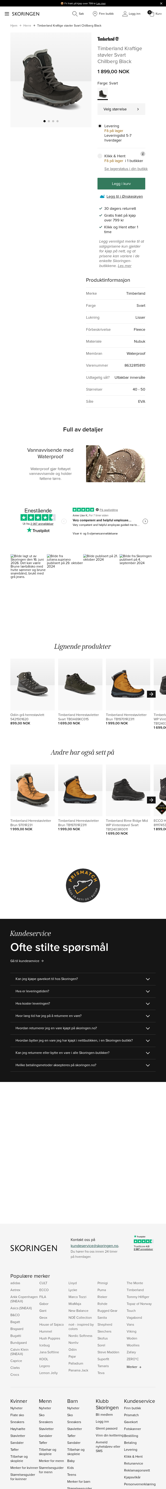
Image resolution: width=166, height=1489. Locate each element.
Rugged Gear (107, 1310)
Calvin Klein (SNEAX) (19, 1351)
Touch (131, 1310)
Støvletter (17, 1435)
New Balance (78, 1310)
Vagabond (134, 1317)
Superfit (103, 1359)
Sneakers (17, 1422)
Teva (100, 1373)
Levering (130, 1449)
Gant (42, 1310)
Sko (42, 1415)
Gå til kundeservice (24, 960)
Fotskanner (132, 1429)
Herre (27, 25)
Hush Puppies (49, 1338)
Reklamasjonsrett (137, 1470)
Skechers (104, 1331)
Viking (131, 1331)
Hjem (13, 25)
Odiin (73, 1349)
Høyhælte (17, 1429)
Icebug (44, 1345)
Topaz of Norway (139, 1303)
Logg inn (102, 1421)
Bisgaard (16, 1329)
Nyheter (16, 1408)
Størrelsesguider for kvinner (22, 1476)
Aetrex (15, 1290)
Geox (43, 1317)
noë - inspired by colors (81, 1326)
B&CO (15, 1315)
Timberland (135, 1290)
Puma (101, 1290)
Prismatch (131, 1415)
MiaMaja (75, 1303)
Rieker (102, 1297)
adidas (15, 1283)
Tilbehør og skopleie (19, 1458)
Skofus (102, 1338)
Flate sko (17, 1415)
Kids (70, 1467)
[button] (28, 575)
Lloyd (73, 1283)
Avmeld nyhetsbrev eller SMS (108, 1446)
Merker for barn (78, 1481)
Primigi (102, 1283)
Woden (132, 1338)
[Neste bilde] (83, 80)
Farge (102, 83)
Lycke (73, 1290)
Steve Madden (108, 1352)
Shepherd (104, 1324)
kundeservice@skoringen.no (94, 1245)
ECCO (44, 1290)
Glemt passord (106, 1428)
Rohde (102, 1303)
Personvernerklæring (140, 1484)
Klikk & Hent (133, 1456)
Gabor (43, 1303)
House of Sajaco (51, 1324)
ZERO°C (133, 1359)
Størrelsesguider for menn (51, 1469)
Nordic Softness (80, 1335)
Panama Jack (78, 1370)
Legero (44, 1366)
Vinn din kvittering (110, 1435)
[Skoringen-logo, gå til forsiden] (25, 14)
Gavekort (131, 1422)
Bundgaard (18, 1342)
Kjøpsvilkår (132, 1477)
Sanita (102, 1317)
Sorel (101, 1345)
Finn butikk (132, 1408)
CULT (43, 1283)
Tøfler (14, 1449)
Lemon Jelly (48, 1373)
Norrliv (73, 1342)
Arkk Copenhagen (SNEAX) (24, 1299)
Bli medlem (104, 1414)
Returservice (133, 1463)
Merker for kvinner (24, 1467)
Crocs (14, 1374)
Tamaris (103, 1366)
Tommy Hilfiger (138, 1297)
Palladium (76, 1363)
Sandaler (17, 1442)
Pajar (72, 1356)
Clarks (15, 1367)
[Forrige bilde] (19, 80)
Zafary (131, 1352)
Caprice (16, 1361)
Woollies (133, 1345)
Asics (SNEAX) (21, 1308)
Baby (71, 1461)
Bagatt (15, 1322)
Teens (71, 1474)
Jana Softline (49, 1352)
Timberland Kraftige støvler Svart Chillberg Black (69, 25)
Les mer (101, 3)
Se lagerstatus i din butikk (126, 168)
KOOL (43, 1359)
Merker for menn (51, 1461)
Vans (130, 1324)
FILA (42, 1297)
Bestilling (131, 1435)
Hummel (45, 1331)
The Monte (135, 1283)
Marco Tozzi (77, 1297)
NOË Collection (80, 1317)
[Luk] (161, 3)
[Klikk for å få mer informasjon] (142, 153)
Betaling (130, 1442)
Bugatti (15, 1335)
